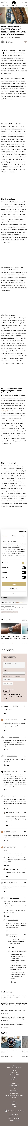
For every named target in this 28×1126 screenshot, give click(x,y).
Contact (14, 1079)
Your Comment (6, 660)
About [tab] (23, 536)
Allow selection (14, 588)
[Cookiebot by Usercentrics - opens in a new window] (19, 532)
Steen (5, 771)
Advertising (14, 1072)
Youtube (14, 1106)
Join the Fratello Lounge (14, 1067)
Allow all (14, 584)
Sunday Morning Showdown (14, 1095)
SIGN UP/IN (4, 2)
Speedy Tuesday (14, 1085)
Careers (14, 1071)
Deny (14, 593)
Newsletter (14, 1077)
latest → (24, 620)
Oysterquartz (4, 411)
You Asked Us (14, 1090)
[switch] (24, 567)
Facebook (14, 1103)
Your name (5, 670)
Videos (14, 1076)
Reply (8, 713)
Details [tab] (14, 536)
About (14, 1069)
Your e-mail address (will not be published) (12, 676)
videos (25, 5)
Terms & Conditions (14, 1118)
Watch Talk (10, 612)
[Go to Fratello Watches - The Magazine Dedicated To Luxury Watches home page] (14, 1)
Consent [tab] (5, 536)
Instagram (14, 1105)
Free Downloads (14, 1074)
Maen (16, 612)
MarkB (5, 720)
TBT (14, 1088)
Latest (14, 1097)
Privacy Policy (14, 1120)
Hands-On (4, 612)
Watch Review (14, 1094)
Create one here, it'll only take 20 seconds (14, 697)
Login (6, 691)
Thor (7, 812)
